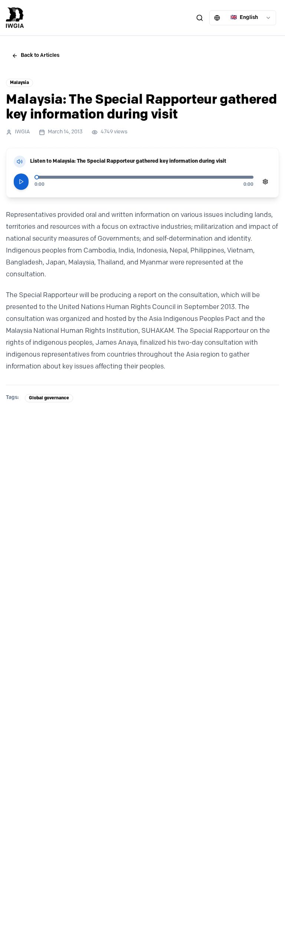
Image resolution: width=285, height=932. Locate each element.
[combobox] (242, 17)
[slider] (37, 177)
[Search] (199, 18)
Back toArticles (40, 55)
